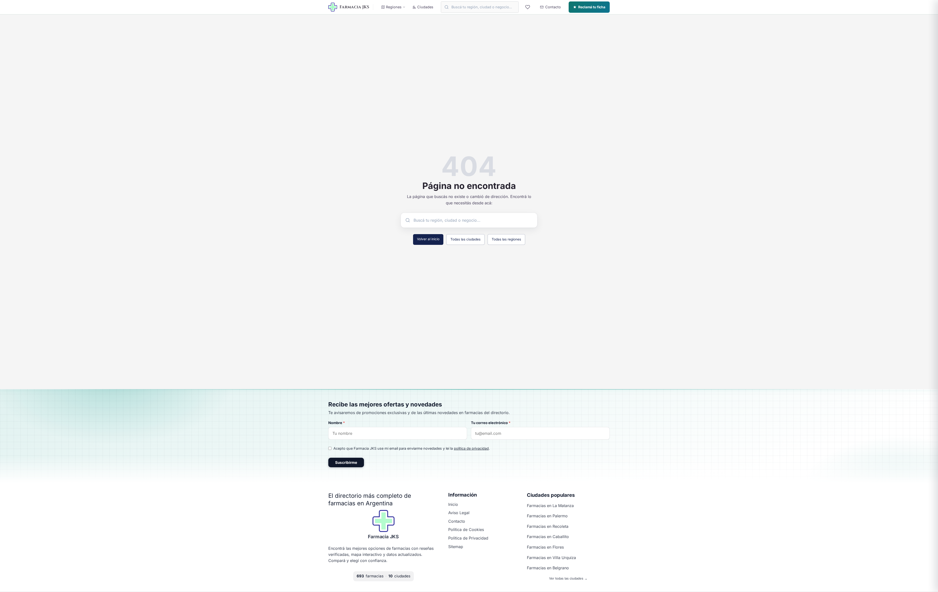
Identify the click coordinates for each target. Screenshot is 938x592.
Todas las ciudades (465, 239)
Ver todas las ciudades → (568, 578)
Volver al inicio (428, 239)
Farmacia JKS (383, 537)
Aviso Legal (458, 512)
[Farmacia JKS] (383, 521)
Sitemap (455, 546)
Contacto (456, 521)
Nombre (336, 423)
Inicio (453, 504)
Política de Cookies (466, 529)
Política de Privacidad (468, 538)
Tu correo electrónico (491, 423)
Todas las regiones (506, 239)
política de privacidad (471, 448)
